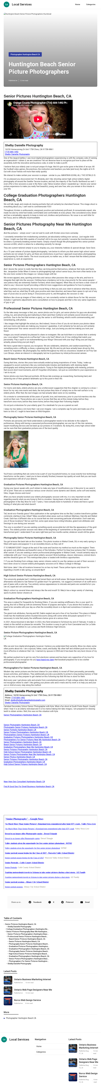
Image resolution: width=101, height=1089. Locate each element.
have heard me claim (45, 660)
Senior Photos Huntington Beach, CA (19, 757)
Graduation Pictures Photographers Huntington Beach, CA (28, 737)
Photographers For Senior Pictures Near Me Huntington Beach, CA (32, 739)
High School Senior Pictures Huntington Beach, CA (25, 764)
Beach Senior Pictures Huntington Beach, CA (23, 744)
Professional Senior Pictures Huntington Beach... (28, 936)
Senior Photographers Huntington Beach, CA (22, 715)
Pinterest (70, 902)
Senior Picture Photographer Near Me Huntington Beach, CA (29, 754)
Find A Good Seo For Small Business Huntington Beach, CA (29, 786)
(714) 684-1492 (11, 152)
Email (87, 902)
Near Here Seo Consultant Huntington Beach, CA (24, 781)
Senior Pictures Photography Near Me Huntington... (27, 932)
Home (77, 4)
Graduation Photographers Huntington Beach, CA (24, 762)
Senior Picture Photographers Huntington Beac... (29, 959)
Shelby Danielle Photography (17, 154)
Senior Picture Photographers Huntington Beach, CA (26, 732)
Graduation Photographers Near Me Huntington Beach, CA (28, 747)
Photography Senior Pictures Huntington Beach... (29, 944)
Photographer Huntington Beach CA (25, 54)
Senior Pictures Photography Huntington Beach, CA (25, 749)
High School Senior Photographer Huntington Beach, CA (27, 752)
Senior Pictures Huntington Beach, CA (20, 924)
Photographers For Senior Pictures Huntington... (29, 961)
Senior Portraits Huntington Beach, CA (20, 730)
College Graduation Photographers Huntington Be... (27, 929)
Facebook (37, 902)
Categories (90, 4)
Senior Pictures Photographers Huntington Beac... (28, 934)
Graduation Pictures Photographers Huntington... (29, 946)
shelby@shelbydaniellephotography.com (27, 700)
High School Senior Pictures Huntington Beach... (28, 954)
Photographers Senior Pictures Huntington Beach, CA (26, 735)
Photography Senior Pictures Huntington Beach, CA (25, 727)
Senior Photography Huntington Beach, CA (22, 725)
